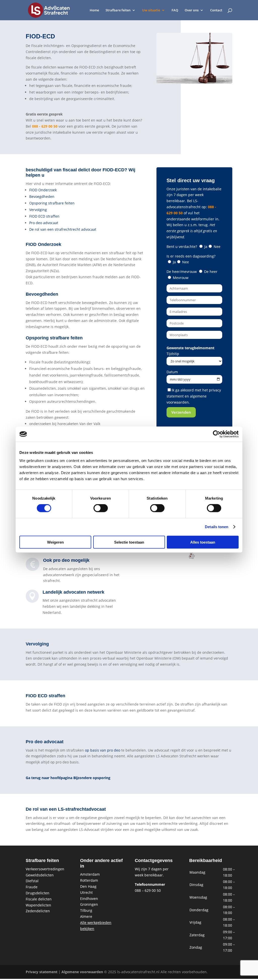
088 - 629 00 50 (44, 126)
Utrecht (86, 892)
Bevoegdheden (41, 196)
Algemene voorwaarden (82, 971)
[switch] (100, 508)
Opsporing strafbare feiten (52, 203)
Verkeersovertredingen (45, 869)
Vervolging (38, 209)
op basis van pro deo (102, 750)
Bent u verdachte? (193, 246)
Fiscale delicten (39, 899)
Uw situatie (151, 10)
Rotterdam (89, 880)
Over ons (192, 10)
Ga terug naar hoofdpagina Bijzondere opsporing (68, 777)
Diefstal (32, 880)
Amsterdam (90, 874)
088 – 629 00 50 (148, 890)
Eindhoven (89, 898)
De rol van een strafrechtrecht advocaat (62, 229)
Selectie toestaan (129, 542)
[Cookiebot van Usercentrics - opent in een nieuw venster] (217, 434)
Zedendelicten (38, 910)
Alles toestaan (202, 542)
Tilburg (86, 910)
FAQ (175, 10)
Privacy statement (41, 971)
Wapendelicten (38, 905)
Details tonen (216, 527)
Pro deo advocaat (43, 222)
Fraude (32, 886)
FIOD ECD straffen (44, 216)
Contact (216, 10)
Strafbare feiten (118, 10)
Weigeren (55, 542)
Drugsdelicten (37, 893)
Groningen (89, 904)
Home (94, 10)
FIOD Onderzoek (43, 190)
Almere (86, 916)
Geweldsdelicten (40, 875)
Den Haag (88, 886)
